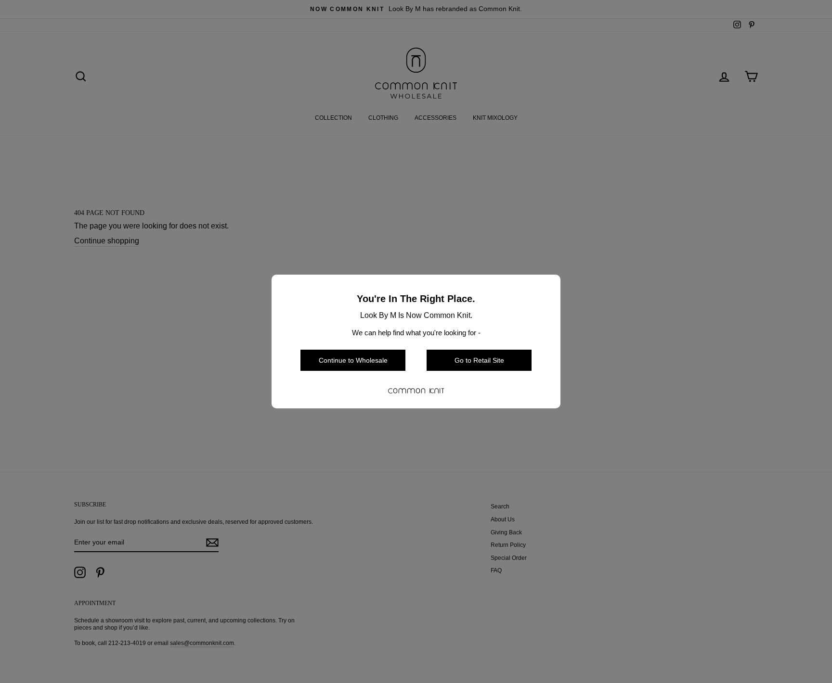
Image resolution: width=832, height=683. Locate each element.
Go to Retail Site (479, 360)
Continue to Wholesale (353, 360)
